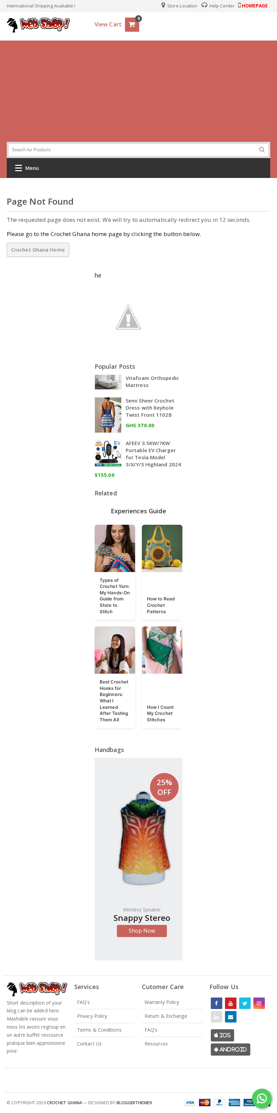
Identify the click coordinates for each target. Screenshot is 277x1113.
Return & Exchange (166, 1016)
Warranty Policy (162, 1002)
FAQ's (83, 1002)
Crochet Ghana (64, 1103)
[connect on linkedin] (216, 1017)
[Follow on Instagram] (259, 1003)
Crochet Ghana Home (38, 249)
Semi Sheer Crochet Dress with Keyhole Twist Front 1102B (150, 407)
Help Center (221, 6)
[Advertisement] (138, 91)
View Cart (108, 24)
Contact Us (89, 1043)
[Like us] (216, 1003)
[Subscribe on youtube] (230, 1003)
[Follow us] (245, 1003)
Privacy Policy (92, 1016)
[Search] (262, 150)
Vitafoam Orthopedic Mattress (152, 381)
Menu (32, 167)
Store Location (182, 6)
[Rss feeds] (230, 1017)
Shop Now (142, 930)
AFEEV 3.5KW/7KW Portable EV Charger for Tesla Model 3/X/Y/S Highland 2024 (153, 454)
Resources (156, 1043)
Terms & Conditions (99, 1030)
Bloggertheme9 (134, 1103)
